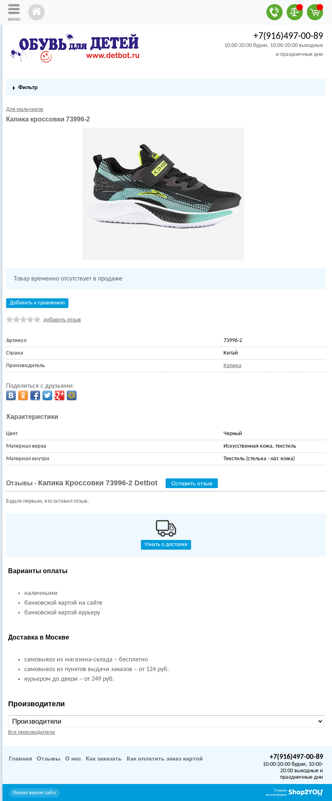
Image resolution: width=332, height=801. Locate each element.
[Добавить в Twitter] (47, 395)
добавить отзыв (62, 320)
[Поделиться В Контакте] (11, 395)
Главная (20, 758)
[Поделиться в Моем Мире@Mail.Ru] (72, 395)
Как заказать (104, 758)
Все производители (31, 732)
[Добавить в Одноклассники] (23, 395)
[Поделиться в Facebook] (35, 395)
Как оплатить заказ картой (165, 758)
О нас (73, 758)
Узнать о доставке (166, 545)
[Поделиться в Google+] (59, 395)
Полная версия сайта (34, 792)
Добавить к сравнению (37, 303)
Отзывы (48, 758)
